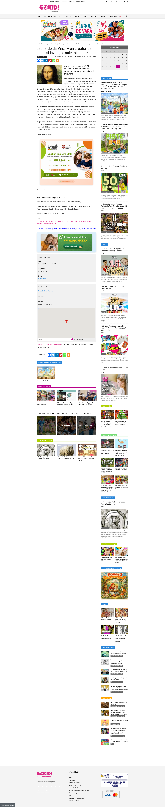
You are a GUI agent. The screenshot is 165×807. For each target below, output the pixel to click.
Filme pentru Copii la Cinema (44, 380)
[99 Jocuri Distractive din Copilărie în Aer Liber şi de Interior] (87, 450)
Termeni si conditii (74, 801)
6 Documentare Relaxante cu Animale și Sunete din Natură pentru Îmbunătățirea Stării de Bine (119, 712)
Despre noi (72, 780)
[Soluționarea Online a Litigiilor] (114, 783)
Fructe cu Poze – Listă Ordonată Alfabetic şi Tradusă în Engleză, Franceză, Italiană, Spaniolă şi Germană (106, 423)
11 (106, 60)
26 (110, 66)
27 (102, 54)
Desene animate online (117, 655)
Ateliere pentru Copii (64, 44)
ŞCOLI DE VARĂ (52, 16)
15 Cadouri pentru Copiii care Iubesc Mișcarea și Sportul (112, 250)
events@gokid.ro (50, 782)
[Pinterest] (119, 1)
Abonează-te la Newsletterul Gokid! (49, 344)
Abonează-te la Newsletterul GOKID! (79, 790)
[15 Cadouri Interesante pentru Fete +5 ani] (114, 384)
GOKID (102, 131)
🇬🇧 (120, 16)
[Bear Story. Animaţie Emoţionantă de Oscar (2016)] (105, 680)
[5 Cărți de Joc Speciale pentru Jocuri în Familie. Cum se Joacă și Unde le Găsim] (114, 345)
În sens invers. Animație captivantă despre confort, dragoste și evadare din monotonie (119, 661)
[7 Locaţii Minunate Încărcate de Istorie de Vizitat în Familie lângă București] (107, 462)
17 (102, 63)
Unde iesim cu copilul (109, 435)
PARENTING (113, 16)
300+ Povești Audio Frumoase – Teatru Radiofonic (113, 503)
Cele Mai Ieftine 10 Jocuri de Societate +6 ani (112, 287)
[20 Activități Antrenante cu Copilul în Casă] (105, 723)
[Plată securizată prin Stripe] (111, 793)
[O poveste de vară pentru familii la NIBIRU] (46, 396)
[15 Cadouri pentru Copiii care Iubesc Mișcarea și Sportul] (114, 265)
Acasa (70, 777)
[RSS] (122, 1)
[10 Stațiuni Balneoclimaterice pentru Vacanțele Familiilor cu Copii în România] (107, 443)
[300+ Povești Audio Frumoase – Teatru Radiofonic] (46, 450)
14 (118, 60)
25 (106, 66)
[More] (57, 60)
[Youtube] (127, 1)
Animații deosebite (108, 647)
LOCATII (85, 16)
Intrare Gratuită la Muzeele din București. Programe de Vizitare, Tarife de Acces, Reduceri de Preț (121, 452)
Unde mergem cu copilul (107, 192)
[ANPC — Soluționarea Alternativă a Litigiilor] (114, 776)
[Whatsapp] (53, 60)
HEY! (39, 16)
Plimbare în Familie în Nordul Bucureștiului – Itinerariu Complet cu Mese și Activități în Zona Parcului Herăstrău (114, 85)
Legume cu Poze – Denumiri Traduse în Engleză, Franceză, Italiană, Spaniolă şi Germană (120, 423)
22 (122, 63)
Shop (70, 795)
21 (118, 63)
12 (110, 60)
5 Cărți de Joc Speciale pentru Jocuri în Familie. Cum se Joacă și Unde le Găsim (114, 328)
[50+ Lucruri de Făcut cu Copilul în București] (114, 183)
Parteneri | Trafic (73, 788)
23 (126, 63)
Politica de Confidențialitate (76, 798)
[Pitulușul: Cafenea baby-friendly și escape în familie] (66, 396)
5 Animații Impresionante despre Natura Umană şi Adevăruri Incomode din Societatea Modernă (119, 688)
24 (102, 66)
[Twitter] (124, 1)
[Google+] (109, 1)
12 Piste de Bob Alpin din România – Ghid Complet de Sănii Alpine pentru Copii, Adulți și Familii (114, 126)
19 (110, 63)
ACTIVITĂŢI (94, 16)
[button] (126, 16)
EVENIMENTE (67, 16)
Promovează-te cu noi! (75, 785)
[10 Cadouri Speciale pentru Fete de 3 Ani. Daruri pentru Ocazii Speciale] (121, 612)
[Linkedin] (114, 1)
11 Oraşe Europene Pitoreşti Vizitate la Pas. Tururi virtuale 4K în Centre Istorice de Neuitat (114, 206)
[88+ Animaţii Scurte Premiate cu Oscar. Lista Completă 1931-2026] (105, 672)
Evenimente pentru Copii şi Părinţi (49, 44)
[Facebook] (106, 1)
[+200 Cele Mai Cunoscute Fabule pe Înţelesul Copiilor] (66, 450)
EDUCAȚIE (103, 16)
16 (126, 60)
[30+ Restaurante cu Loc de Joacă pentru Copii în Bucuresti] (121, 479)
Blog (112, 744)
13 (114, 60)
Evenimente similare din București (49, 363)
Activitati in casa (115, 724)
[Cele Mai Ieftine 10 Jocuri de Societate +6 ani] (114, 303)
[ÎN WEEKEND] (66, 425)
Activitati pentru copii (45, 440)
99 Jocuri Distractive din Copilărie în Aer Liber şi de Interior (86, 458)
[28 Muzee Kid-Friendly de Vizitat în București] (121, 462)
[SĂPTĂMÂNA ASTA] (86, 425)
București (60, 57)
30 (114, 54)
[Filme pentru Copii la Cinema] (46, 372)
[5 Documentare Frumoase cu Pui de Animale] (105, 705)
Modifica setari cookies (8, 805)
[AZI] (46, 425)
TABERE (60, 16)
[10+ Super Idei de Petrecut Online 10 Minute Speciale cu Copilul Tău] (105, 742)
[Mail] (117, 1)
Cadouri (103, 274)
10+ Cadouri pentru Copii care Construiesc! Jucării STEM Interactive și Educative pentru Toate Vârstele (121, 638)
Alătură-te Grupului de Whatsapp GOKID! (80, 793)
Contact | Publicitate (74, 782)
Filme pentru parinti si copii (117, 706)
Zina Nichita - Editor (106, 91)
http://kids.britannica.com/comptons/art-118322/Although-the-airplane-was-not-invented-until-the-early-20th (65, 222)
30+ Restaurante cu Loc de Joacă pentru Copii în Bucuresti (121, 487)
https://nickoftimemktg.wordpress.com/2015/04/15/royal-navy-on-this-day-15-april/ (66, 229)
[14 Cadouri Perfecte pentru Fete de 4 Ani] (107, 612)
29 (110, 54)
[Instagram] (111, 1)
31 (118, 54)
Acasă (38, 44)
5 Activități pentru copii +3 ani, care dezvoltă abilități (106, 559)
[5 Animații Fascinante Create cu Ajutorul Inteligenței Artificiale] (105, 654)
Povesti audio (104, 527)
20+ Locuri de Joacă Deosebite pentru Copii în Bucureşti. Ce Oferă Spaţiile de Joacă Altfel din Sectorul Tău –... (106, 489)
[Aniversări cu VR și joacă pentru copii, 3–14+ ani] (87, 396)
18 (106, 63)
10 (102, 60)
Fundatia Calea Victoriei (45, 291)
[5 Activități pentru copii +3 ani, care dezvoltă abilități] (107, 551)
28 (106, 54)
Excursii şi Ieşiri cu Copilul (107, 112)
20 (114, 63)
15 (122, 60)
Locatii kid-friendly (44, 386)
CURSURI (77, 16)
